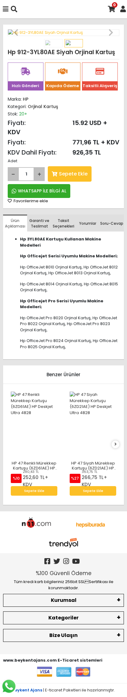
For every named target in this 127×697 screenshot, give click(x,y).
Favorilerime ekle (30, 201)
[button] (16, 32)
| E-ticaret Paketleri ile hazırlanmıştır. (63, 690)
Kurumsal (63, 600)
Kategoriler (63, 617)
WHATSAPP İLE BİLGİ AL (42, 191)
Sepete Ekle (73, 173)
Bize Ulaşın (63, 635)
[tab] (15, 223)
